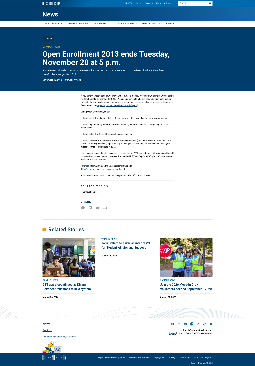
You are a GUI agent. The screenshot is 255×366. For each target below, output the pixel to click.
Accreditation (185, 357)
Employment (159, 357)
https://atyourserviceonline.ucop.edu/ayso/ (117, 105)
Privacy (172, 357)
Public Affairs (74, 80)
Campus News (89, 192)
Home (49, 38)
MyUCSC (128, 3)
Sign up (172, 333)
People (139, 3)
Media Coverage (151, 23)
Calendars (149, 3)
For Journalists (127, 23)
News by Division (78, 23)
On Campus (100, 23)
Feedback (47, 330)
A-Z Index (168, 3)
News (50, 14)
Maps (158, 3)
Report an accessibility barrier (112, 357)
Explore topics (53, 23)
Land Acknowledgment (139, 357)
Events (170, 23)
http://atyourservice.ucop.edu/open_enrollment (103, 169)
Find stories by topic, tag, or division (59, 336)
